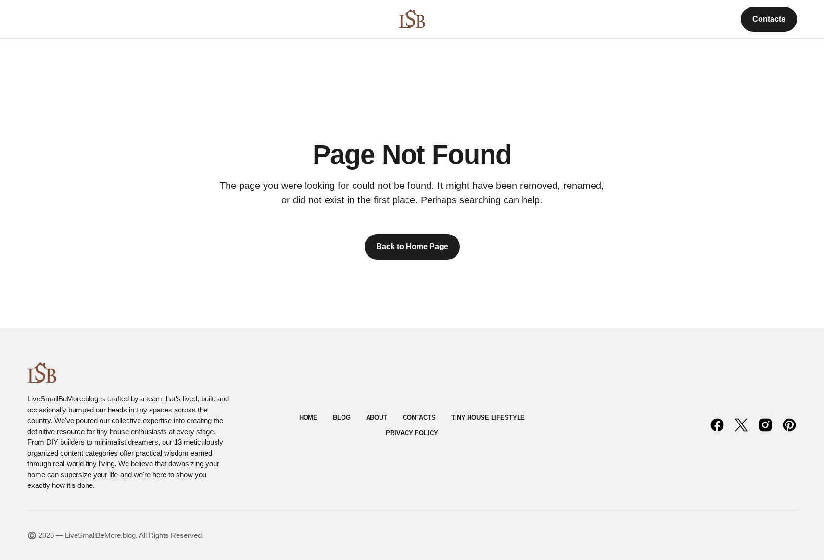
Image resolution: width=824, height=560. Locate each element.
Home (308, 417)
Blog (341, 417)
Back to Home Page (412, 246)
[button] (32, 19)
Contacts (769, 19)
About (376, 417)
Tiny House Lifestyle (488, 417)
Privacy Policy (412, 432)
